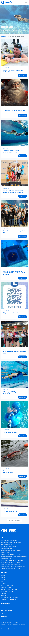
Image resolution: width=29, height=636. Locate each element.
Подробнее (23, 76)
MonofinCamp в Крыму (10, 432)
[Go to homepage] (6, 2)
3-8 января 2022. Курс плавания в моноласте (14, 392)
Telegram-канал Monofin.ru (11, 313)
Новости (4, 616)
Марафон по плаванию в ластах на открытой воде (14, 471)
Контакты (4, 607)
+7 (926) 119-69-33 (7, 610)
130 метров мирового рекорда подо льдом (13, 70)
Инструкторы (6, 603)
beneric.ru (16, 632)
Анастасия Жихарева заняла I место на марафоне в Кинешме (13, 191)
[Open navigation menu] (26, 2)
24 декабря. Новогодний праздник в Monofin (14, 111)
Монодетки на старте (10, 511)
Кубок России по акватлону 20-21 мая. (14, 231)
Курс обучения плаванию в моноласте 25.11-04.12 (12, 151)
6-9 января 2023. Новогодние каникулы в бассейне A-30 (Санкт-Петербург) (14, 272)
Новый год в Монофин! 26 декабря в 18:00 (14, 352)
